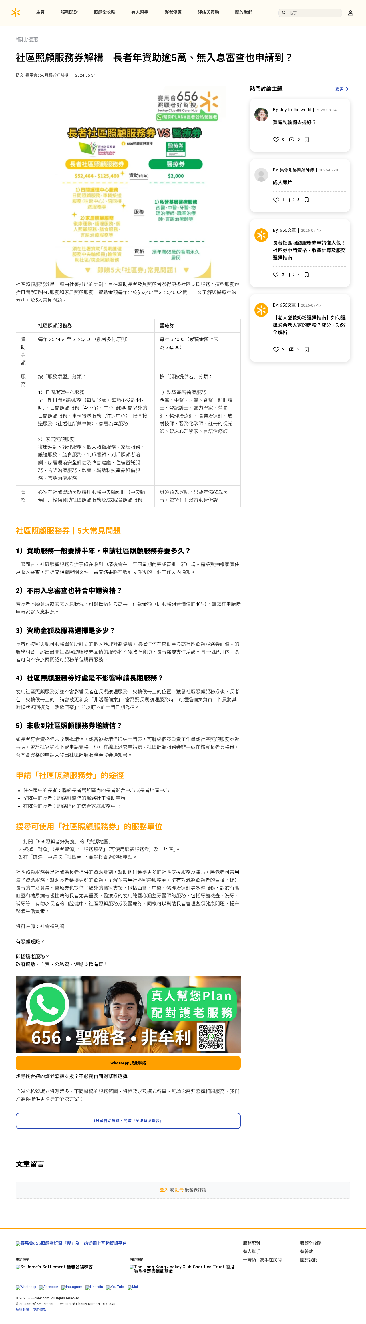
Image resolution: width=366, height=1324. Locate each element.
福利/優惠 (27, 39)
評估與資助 (208, 12)
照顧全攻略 (104, 12)
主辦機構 (22, 1259)
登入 (164, 1190)
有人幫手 (139, 12)
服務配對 (69, 12)
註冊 (179, 1190)
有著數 (306, 1251)
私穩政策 (22, 1310)
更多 (339, 89)
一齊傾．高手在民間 (262, 1260)
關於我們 (243, 12)
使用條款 (39, 1310)
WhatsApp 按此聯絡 (128, 1063)
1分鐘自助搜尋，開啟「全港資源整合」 (128, 1120)
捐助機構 (136, 1259)
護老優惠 (173, 12)
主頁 (40, 12)
